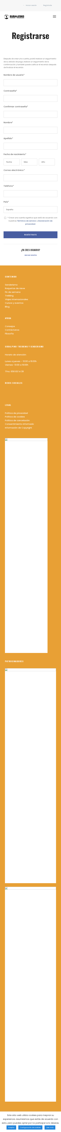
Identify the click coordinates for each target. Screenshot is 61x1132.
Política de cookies (15, 416)
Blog (7, 306)
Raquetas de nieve (15, 288)
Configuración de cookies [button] (30, 1127)
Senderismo (11, 284)
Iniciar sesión (31, 255)
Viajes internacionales (16, 299)
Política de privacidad (16, 413)
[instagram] (18, 5)
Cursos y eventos (14, 302)
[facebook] (14, 5)
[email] (9, 5)
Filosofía (9, 333)
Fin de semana (12, 292)
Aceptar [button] (11, 1127)
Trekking (9, 295)
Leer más (50, 1127)
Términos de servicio (26, 220)
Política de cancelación (17, 420)
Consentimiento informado (19, 423)
